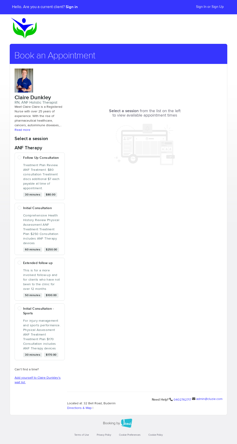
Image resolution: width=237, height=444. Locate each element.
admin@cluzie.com (209, 399)
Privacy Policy (104, 435)
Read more (22, 130)
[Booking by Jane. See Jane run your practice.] (118, 423)
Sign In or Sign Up (210, 7)
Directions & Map (79, 408)
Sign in (72, 7)
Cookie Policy (155, 435)
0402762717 (182, 399)
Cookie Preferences (129, 435)
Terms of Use (81, 435)
